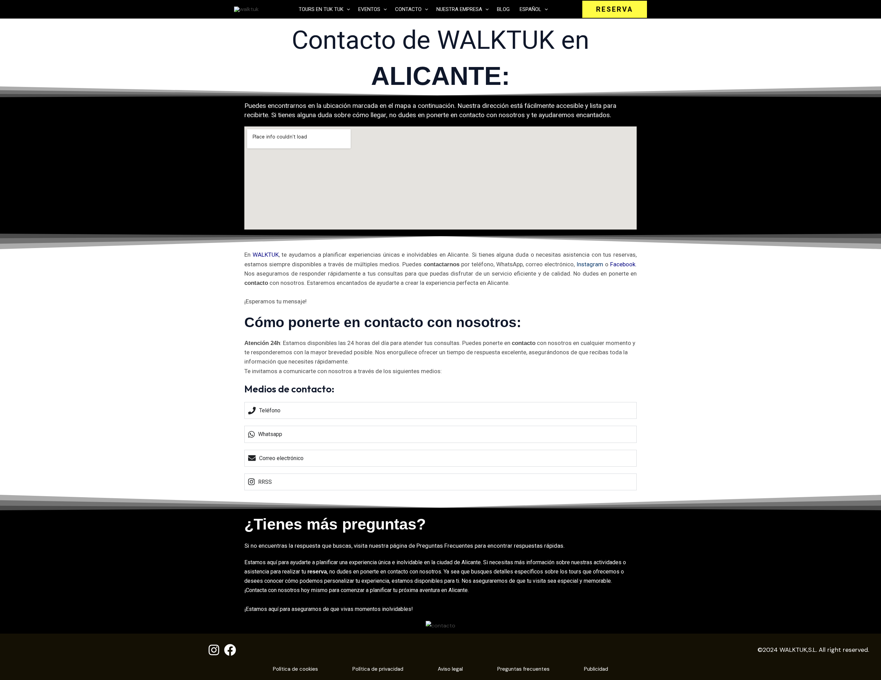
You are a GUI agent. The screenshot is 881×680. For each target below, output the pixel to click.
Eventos (369, 9)
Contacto (408, 9)
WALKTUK (266, 254)
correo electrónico (550, 264)
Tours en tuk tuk (321, 9)
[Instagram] (214, 650)
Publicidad (596, 669)
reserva (317, 572)
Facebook (622, 264)
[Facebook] (230, 650)
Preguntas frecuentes (523, 669)
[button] (346, 9)
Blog (503, 9)
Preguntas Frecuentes (444, 545)
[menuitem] (533, 9)
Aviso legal (450, 669)
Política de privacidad (377, 669)
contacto (472, 115)
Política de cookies (295, 669)
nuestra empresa (459, 9)
